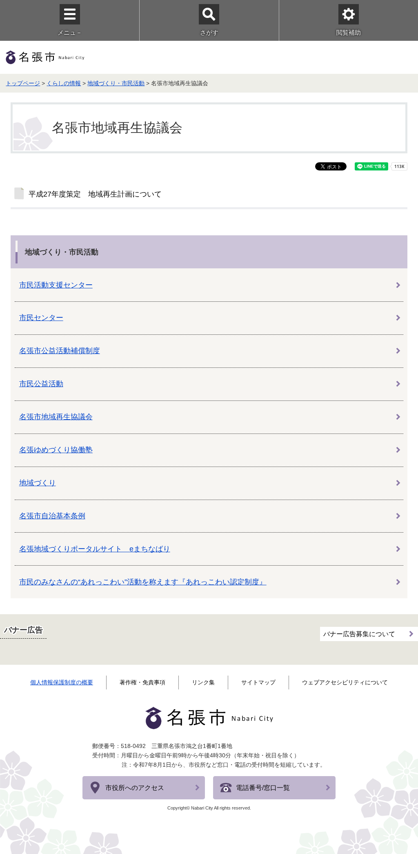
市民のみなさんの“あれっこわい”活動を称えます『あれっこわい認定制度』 (143, 582)
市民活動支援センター (56, 285)
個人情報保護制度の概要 (61, 682)
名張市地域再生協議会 (56, 417)
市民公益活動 (41, 384)
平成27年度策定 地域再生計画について (95, 194)
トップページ (23, 83)
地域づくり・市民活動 (116, 83)
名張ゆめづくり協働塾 (56, 450)
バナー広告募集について (359, 634)
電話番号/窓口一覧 (263, 787)
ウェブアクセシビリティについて (345, 682)
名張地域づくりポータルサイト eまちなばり (94, 549)
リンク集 (203, 682)
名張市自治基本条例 (52, 516)
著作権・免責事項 (142, 682)
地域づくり (37, 483)
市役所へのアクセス (134, 787)
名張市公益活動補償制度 (59, 351)
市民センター (41, 318)
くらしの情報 (64, 83)
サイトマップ (258, 682)
